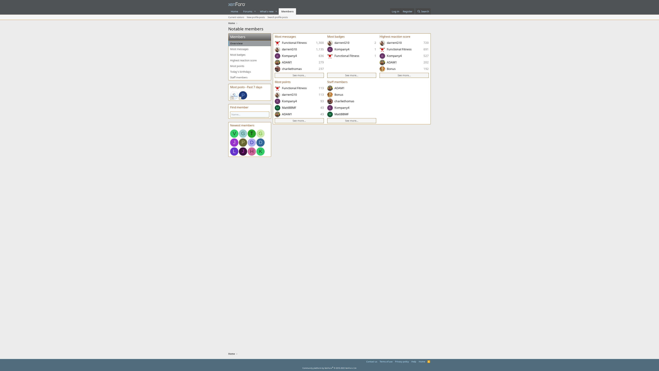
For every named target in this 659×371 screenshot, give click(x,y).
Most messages (239, 49)
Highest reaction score (243, 60)
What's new (267, 11)
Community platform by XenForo (329, 368)
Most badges (237, 54)
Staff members (238, 77)
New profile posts (256, 17)
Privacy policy (402, 361)
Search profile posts (278, 17)
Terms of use (386, 361)
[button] (255, 11)
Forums (247, 11)
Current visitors (236, 17)
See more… (299, 75)
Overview (236, 43)
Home (234, 11)
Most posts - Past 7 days (246, 87)
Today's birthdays (240, 71)
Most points (237, 66)
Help (413, 361)
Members (287, 11)
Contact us (371, 361)
